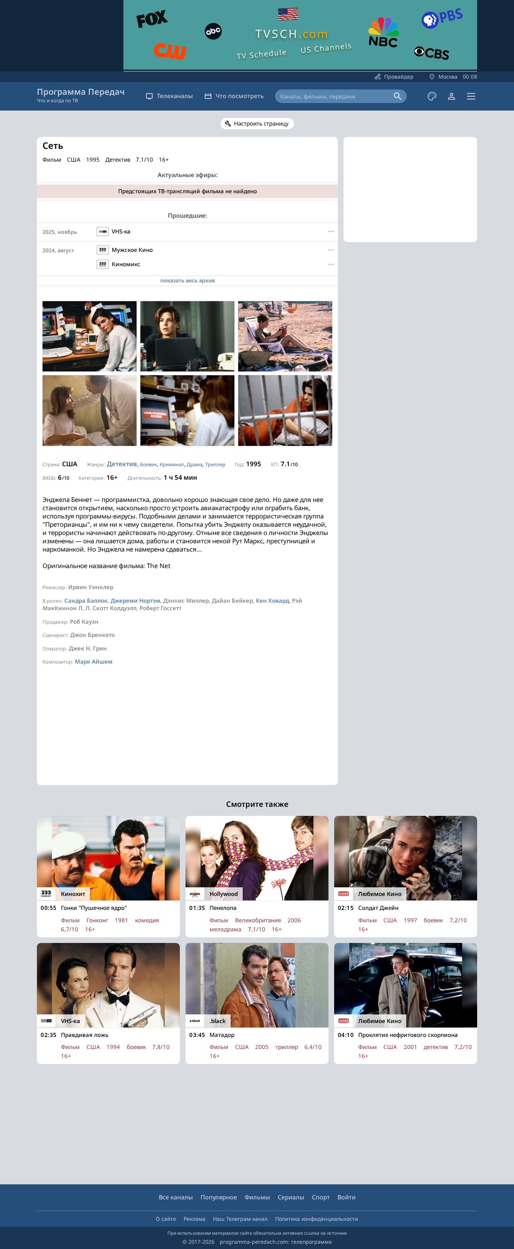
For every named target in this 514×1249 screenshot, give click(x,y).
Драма (194, 464)
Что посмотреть (240, 96)
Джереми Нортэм (135, 600)
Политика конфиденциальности (316, 1218)
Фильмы (257, 1197)
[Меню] (471, 96)
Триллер (215, 464)
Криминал (172, 464)
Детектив (122, 463)
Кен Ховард (272, 600)
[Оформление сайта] (432, 96)
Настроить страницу (261, 123)
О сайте (166, 1218)
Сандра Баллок (86, 600)
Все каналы (176, 1197)
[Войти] (451, 96)
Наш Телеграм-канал (240, 1218)
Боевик (148, 464)
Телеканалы (175, 96)
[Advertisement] (187, 732)
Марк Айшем (94, 661)
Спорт (321, 1197)
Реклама (194, 1218)
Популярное (219, 1197)
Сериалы (291, 1197)
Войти (347, 1197)
